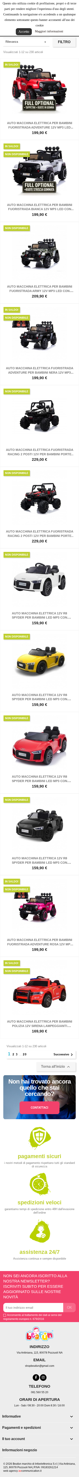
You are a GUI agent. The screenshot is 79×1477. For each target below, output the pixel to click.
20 (25, 1054)
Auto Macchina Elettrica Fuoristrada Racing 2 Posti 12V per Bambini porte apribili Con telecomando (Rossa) (39, 536)
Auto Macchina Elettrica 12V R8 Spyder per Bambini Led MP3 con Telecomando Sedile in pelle (39, 618)
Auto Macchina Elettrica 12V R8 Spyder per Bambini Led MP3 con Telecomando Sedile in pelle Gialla (39, 699)
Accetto (23, 31)
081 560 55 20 (39, 1392)
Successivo (64, 1054)
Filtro (64, 42)
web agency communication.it (22, 1470)
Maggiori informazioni (49, 31)
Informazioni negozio (19, 1450)
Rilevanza (26, 42)
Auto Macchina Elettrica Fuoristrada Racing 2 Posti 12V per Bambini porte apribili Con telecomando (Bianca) (39, 454)
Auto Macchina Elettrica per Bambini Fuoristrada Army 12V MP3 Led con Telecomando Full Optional (39, 291)
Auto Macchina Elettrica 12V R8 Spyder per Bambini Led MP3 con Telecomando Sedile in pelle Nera (39, 862)
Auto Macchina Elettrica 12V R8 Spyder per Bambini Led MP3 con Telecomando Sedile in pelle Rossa (39, 781)
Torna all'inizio (56, 1066)
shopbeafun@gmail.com (39, 1365)
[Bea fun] (40, 1333)
